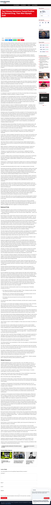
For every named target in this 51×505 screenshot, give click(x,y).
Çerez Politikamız (8, 503)
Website (2, 490)
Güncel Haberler (16, 5)
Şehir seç (41, 13)
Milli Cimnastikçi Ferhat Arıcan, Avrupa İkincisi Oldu (44, 60)
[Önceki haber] (46, 32)
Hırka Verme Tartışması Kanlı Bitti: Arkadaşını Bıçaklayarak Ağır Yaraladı (44, 67)
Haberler (2, 8)
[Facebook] (40, 22)
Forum (29, 5)
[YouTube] (48, 22)
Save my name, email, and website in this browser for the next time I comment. (16, 495)
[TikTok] (40, 25)
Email (2, 486)
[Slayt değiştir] (42, 105)
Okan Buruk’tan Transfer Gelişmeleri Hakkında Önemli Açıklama (44, 62)
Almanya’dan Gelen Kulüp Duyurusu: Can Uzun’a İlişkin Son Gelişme (44, 65)
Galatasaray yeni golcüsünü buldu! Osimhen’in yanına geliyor (45, 58)
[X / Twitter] (43, 22)
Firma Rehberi (23, 5)
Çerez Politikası (34, 5)
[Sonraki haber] (48, 32)
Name (2, 482)
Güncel (5, 8)
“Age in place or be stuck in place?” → (29, 447)
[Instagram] (45, 22)
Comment (3, 473)
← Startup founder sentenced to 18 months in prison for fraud (11, 447)
